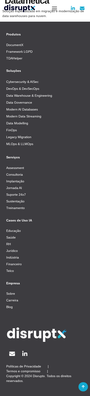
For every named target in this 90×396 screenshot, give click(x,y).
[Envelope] (82, 8)
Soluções (13, 71)
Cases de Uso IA (19, 220)
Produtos (13, 34)
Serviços (13, 157)
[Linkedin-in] (73, 8)
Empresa (13, 283)
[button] (54, 8)
